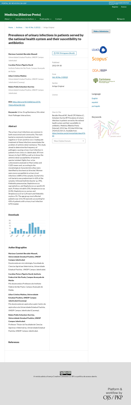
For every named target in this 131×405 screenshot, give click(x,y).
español (95, 102)
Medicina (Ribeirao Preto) (23, 14)
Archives (19, 27)
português (96, 106)
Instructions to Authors (24, 19)
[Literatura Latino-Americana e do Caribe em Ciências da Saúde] (99, 53)
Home (10, 27)
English (95, 98)
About (7, 19)
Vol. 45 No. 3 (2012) (32, 27)
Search (122, 19)
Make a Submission (101, 31)
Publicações (45, 19)
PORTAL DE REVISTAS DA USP (14, 3)
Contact (58, 19)
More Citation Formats (62, 141)
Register (115, 7)
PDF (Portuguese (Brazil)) (65, 53)
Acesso (123, 7)
